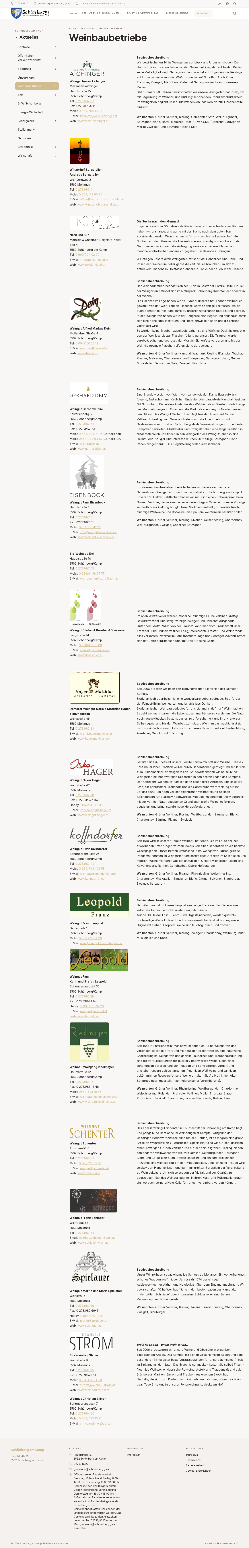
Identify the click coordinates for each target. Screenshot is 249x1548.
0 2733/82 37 (84, 101)
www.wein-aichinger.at (92, 121)
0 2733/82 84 (84, 1233)
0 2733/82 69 (84, 1305)
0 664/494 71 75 (91, 434)
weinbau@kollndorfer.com (98, 873)
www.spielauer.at (89, 1325)
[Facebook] (234, 3)
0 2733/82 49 (84, 863)
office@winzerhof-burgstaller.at (102, 199)
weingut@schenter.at (94, 1168)
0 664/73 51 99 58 (92, 868)
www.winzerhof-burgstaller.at (97, 204)
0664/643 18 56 (90, 1092)
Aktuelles (202, 13)
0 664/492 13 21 (90, 1418)
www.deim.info (87, 353)
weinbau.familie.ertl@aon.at (99, 578)
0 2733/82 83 (84, 728)
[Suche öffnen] (234, 13)
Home (73, 13)
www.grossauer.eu (90, 655)
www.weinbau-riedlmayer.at (96, 1101)
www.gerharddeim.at (91, 448)
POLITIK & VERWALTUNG (142, 13)
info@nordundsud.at (94, 259)
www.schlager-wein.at (92, 1242)
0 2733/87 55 (84, 568)
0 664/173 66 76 (90, 194)
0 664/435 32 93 (92, 1006)
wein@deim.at (89, 443)
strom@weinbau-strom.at (97, 1385)
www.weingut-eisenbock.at (95, 537)
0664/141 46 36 (91, 805)
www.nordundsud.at (91, 264)
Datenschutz (193, 1460)
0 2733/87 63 (84, 424)
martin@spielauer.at (93, 1320)
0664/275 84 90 (90, 938)
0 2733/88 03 (84, 1158)
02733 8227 (21, 3)
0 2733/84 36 (84, 1413)
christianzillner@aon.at (95, 1423)
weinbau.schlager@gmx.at (97, 1237)
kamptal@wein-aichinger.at (98, 116)
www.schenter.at (88, 1173)
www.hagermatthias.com (94, 738)
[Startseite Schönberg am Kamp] (30, 13)
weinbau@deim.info (93, 348)
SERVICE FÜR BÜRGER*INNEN (100, 13)
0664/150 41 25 (90, 527)
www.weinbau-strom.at (93, 1390)
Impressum (133, 1454)
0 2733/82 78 (84, 795)
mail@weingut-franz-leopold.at (101, 943)
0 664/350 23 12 (86, 343)
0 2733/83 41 (84, 189)
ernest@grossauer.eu (95, 650)
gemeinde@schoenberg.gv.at (54, 3)
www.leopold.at (88, 1016)
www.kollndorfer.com (92, 878)
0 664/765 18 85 (90, 111)
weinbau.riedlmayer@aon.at (99, 1096)
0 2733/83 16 (84, 1082)
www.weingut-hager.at (92, 815)
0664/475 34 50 (90, 1380)
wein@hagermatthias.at (96, 733)
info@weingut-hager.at (95, 810)
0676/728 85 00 (90, 1163)
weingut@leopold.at (93, 1011)
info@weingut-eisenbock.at (98, 532)
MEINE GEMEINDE (177, 13)
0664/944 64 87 (91, 439)
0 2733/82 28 (84, 996)
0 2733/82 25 (84, 1370)
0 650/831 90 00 (90, 645)
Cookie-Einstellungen (198, 1470)
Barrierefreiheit (195, 1465)
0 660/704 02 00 (87, 254)
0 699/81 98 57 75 (92, 573)
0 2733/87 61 (84, 517)
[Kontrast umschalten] (227, 3)
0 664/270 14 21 (91, 1316)
